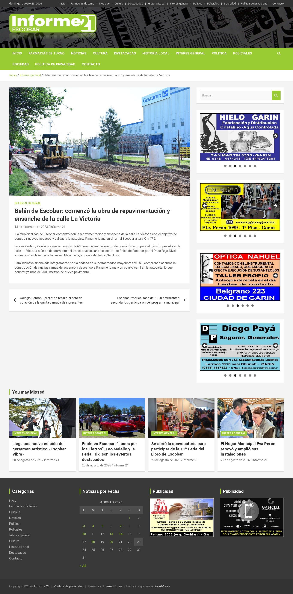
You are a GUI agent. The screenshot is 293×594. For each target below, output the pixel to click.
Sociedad (230, 3)
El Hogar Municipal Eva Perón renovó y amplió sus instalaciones (248, 449)
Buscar (276, 95)
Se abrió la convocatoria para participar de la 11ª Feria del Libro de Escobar (178, 449)
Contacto (278, 3)
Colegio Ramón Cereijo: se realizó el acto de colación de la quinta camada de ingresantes (51, 300)
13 (111, 534)
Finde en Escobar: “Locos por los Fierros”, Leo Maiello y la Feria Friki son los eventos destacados (109, 451)
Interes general (179, 3)
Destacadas (135, 3)
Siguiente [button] (275, 136)
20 (111, 542)
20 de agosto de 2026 (27, 460)
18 (93, 542)
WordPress (162, 586)
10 (84, 534)
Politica (197, 3)
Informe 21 (57, 227)
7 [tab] (255, 166)
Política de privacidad (254, 3)
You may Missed (28, 392)
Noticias (104, 3)
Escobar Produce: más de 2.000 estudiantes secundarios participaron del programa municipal (145, 300)
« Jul (83, 566)
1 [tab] (225, 166)
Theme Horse (112, 586)
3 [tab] (235, 166)
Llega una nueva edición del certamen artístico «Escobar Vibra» (39, 449)
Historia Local (156, 3)
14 (120, 534)
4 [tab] (240, 166)
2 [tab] (230, 166)
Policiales (213, 3)
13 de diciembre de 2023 (31, 227)
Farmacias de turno (82, 3)
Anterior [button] (205, 136)
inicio (62, 3)
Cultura (119, 3)
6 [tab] (250, 166)
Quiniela (14, 512)
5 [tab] (245, 166)
